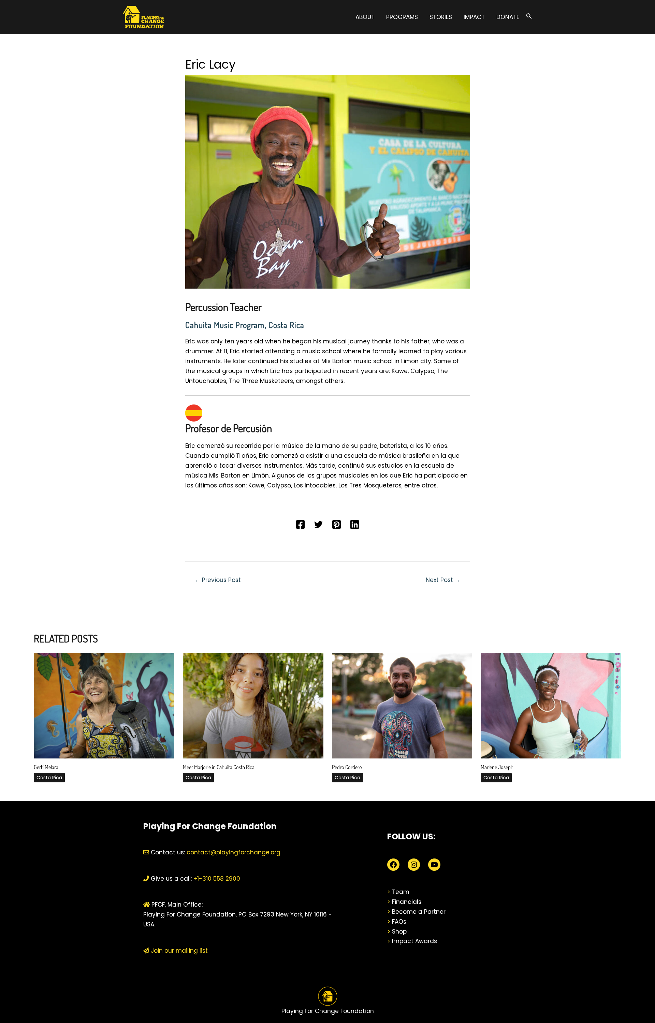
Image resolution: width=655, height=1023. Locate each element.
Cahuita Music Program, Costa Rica (244, 324)
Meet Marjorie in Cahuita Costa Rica (218, 767)
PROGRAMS (402, 17)
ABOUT (365, 17)
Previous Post (217, 580)
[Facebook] (300, 524)
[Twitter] (318, 524)
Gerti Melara (46, 767)
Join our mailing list (178, 951)
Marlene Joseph (497, 767)
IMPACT (474, 17)
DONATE (507, 17)
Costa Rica (49, 777)
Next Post (443, 580)
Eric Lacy (210, 64)
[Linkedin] (354, 524)
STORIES (441, 17)
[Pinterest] (336, 524)
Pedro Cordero (347, 767)
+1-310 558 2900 (216, 879)
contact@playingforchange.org (233, 852)
